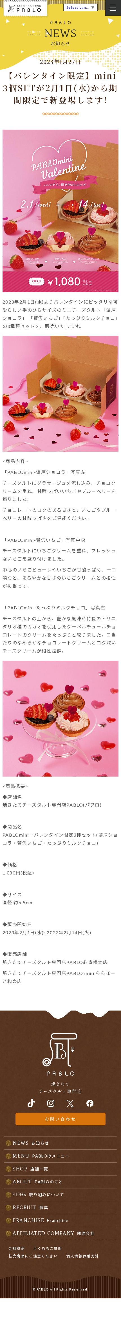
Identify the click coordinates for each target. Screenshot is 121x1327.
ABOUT (38, 1182)
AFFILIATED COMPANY (54, 1233)
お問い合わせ (61, 1119)
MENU (41, 1156)
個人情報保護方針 (82, 1256)
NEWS (31, 1143)
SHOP (30, 1169)
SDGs (38, 1194)
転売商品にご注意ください (33, 1256)
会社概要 (16, 1248)
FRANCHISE (41, 1220)
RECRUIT (30, 1207)
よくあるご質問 (47, 1248)
